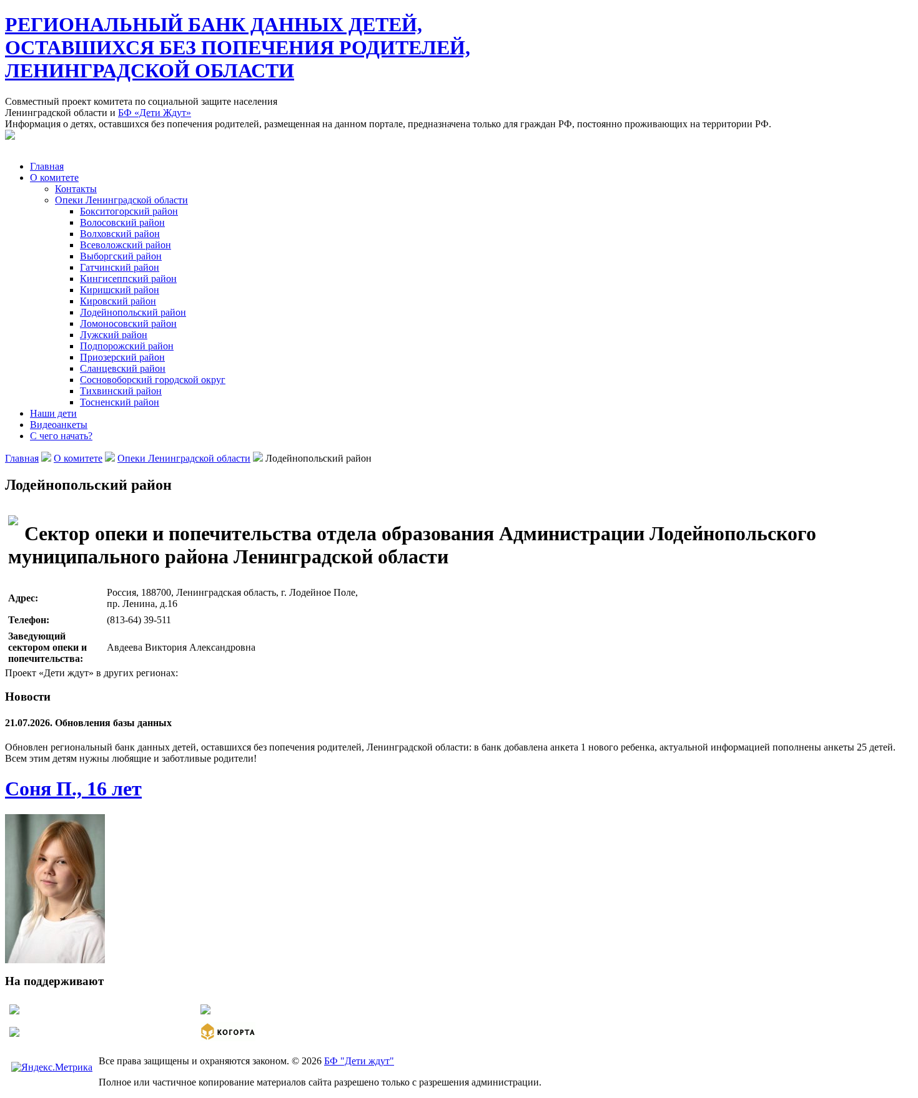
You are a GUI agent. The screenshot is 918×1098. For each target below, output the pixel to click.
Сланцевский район (122, 368)
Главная (47, 166)
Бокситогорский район (129, 211)
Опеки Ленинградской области (121, 200)
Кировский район (118, 301)
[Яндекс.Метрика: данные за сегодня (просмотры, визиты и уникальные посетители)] (51, 1067)
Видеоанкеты (58, 424)
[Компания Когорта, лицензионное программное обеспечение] (227, 1037)
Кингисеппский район (128, 278)
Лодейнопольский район (133, 312)
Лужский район (113, 334)
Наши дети (53, 413)
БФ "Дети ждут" (359, 1061)
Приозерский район (122, 357)
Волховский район (120, 233)
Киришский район (119, 289)
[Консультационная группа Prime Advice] (205, 1011)
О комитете (54, 177)
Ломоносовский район (128, 323)
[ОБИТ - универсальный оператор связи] (14, 1033)
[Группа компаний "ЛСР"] (14, 1011)
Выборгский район (121, 256)
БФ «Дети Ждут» (154, 112)
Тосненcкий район (119, 402)
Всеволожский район (125, 245)
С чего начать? (61, 435)
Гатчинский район (119, 267)
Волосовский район (122, 222)
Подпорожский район (127, 346)
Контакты (76, 188)
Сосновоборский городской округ (152, 379)
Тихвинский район (121, 391)
